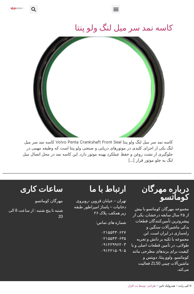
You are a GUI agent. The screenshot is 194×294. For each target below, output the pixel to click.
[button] (116, 9)
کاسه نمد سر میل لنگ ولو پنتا (124, 28)
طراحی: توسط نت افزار (142, 285)
